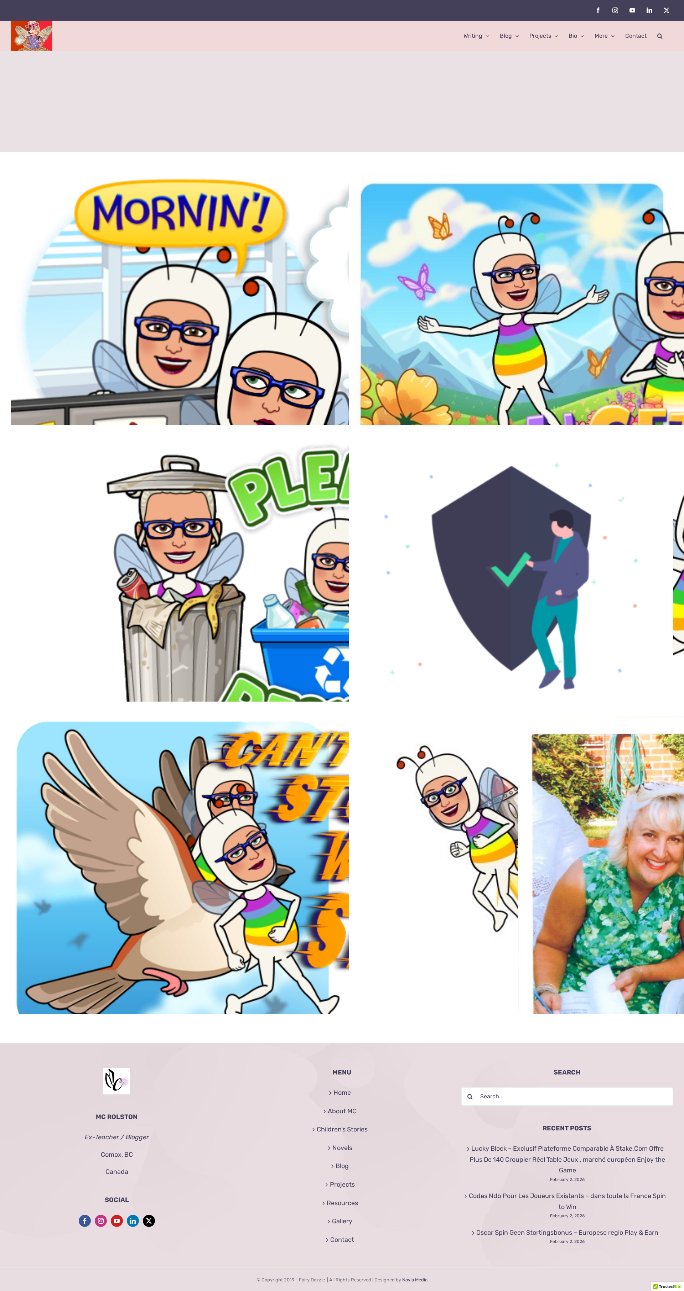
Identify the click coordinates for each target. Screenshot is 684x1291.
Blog (342, 1166)
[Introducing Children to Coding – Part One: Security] (511, 576)
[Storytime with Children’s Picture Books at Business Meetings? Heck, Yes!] (173, 335)
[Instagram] (101, 1221)
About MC (342, 1111)
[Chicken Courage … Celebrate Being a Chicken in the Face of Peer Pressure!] (511, 878)
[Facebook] (85, 1221)
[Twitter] (149, 1221)
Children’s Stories (342, 1129)
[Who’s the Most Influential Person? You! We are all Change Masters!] (342, 601)
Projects (342, 1184)
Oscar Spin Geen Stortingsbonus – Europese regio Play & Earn (567, 1233)
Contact (342, 1240)
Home (342, 1093)
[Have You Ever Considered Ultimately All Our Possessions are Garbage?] (173, 601)
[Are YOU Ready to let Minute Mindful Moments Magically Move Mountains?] (511, 335)
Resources (342, 1203)
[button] (660, 36)
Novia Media (415, 1279)
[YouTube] (117, 1221)
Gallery (342, 1221)
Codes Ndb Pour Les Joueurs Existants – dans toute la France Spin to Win (567, 1201)
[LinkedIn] (133, 1221)
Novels (342, 1148)
